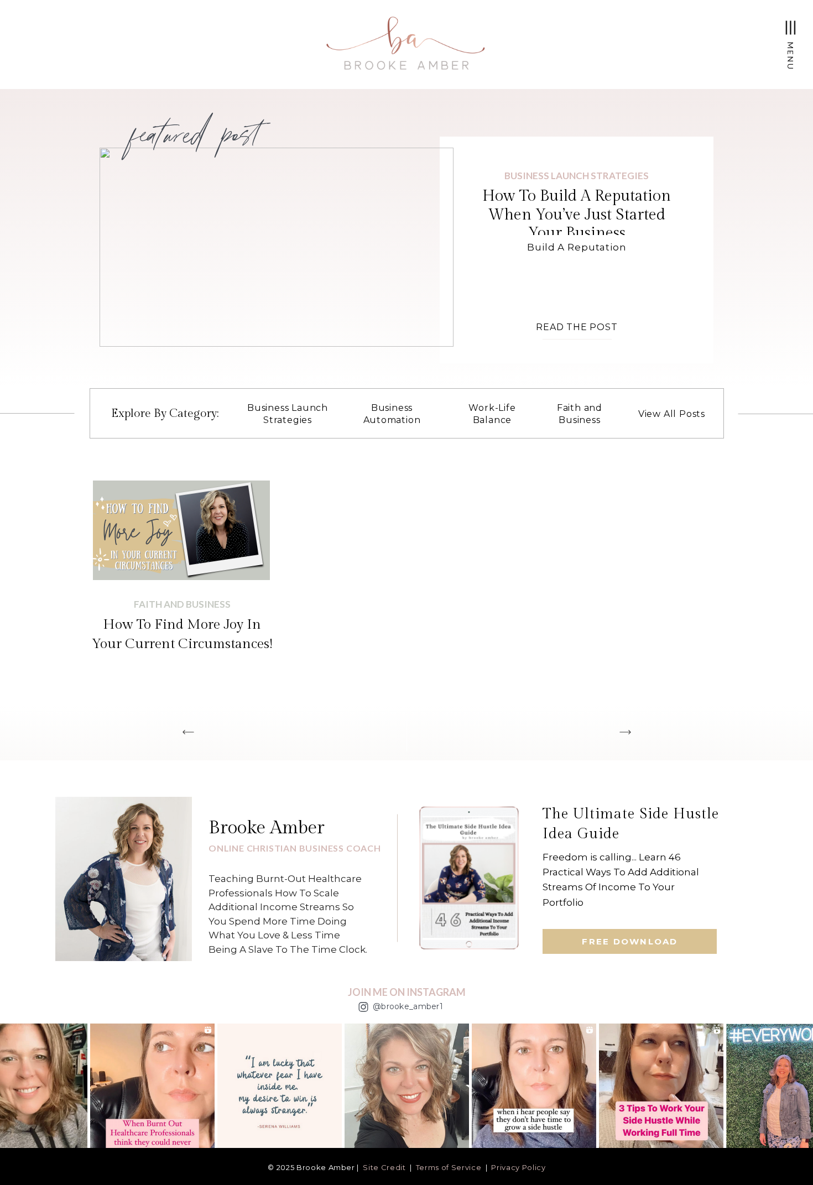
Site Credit (384, 1167)
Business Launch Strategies (576, 175)
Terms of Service (448, 1167)
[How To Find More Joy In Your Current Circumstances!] (181, 530)
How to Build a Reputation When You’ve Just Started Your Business (576, 214)
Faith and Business (182, 604)
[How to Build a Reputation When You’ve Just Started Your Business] (277, 247)
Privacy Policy (518, 1167)
